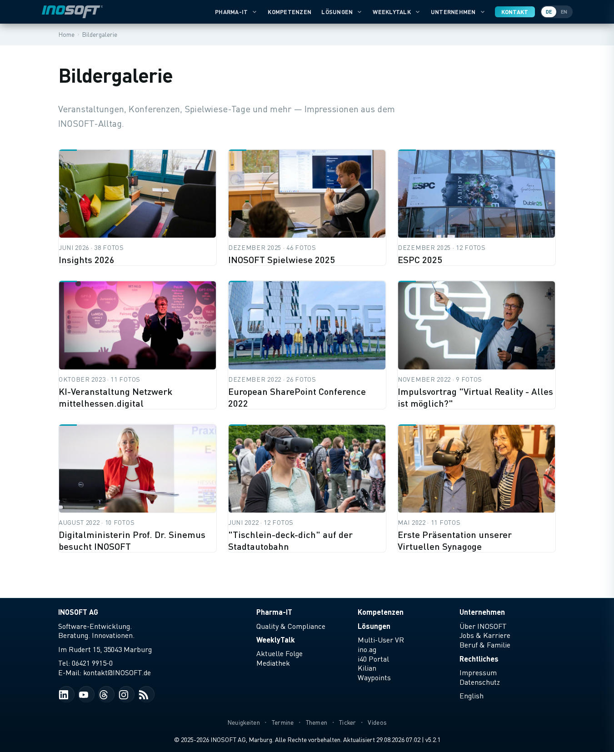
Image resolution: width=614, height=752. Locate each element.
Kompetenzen (289, 11)
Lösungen (337, 11)
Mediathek (273, 662)
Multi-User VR (381, 639)
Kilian (367, 667)
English (471, 695)
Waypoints (374, 677)
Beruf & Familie (484, 644)
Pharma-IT (231, 11)
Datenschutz (479, 682)
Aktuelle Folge (279, 653)
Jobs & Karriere (484, 635)
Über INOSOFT (483, 626)
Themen (317, 722)
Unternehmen (453, 11)
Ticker (347, 722)
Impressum (478, 672)
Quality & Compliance (290, 626)
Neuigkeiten (243, 722)
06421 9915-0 (92, 662)
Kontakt (515, 11)
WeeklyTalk (392, 11)
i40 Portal (373, 658)
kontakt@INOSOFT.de (117, 672)
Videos (377, 722)
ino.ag (367, 649)
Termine (283, 722)
